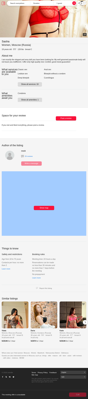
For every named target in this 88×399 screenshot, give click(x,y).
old (60, 356)
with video (6, 358)
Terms (34, 372)
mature (55, 356)
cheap (44, 356)
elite (49, 356)
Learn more (6, 269)
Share (79, 3)
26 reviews (28, 156)
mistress (15, 358)
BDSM (21, 358)
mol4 (23, 151)
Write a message (31, 163)
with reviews (77, 356)
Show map (44, 208)
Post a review (66, 118)
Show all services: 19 (29, 84)
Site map (35, 375)
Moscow (27, 353)
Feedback (53, 372)
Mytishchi (40, 353)
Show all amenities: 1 (30, 100)
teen (64, 356)
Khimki (33, 353)
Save (84, 3)
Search (74, 3)
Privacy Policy (43, 372)
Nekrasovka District (53, 353)
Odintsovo (65, 353)
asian (69, 356)
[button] (41, 3)
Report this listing (45, 288)
